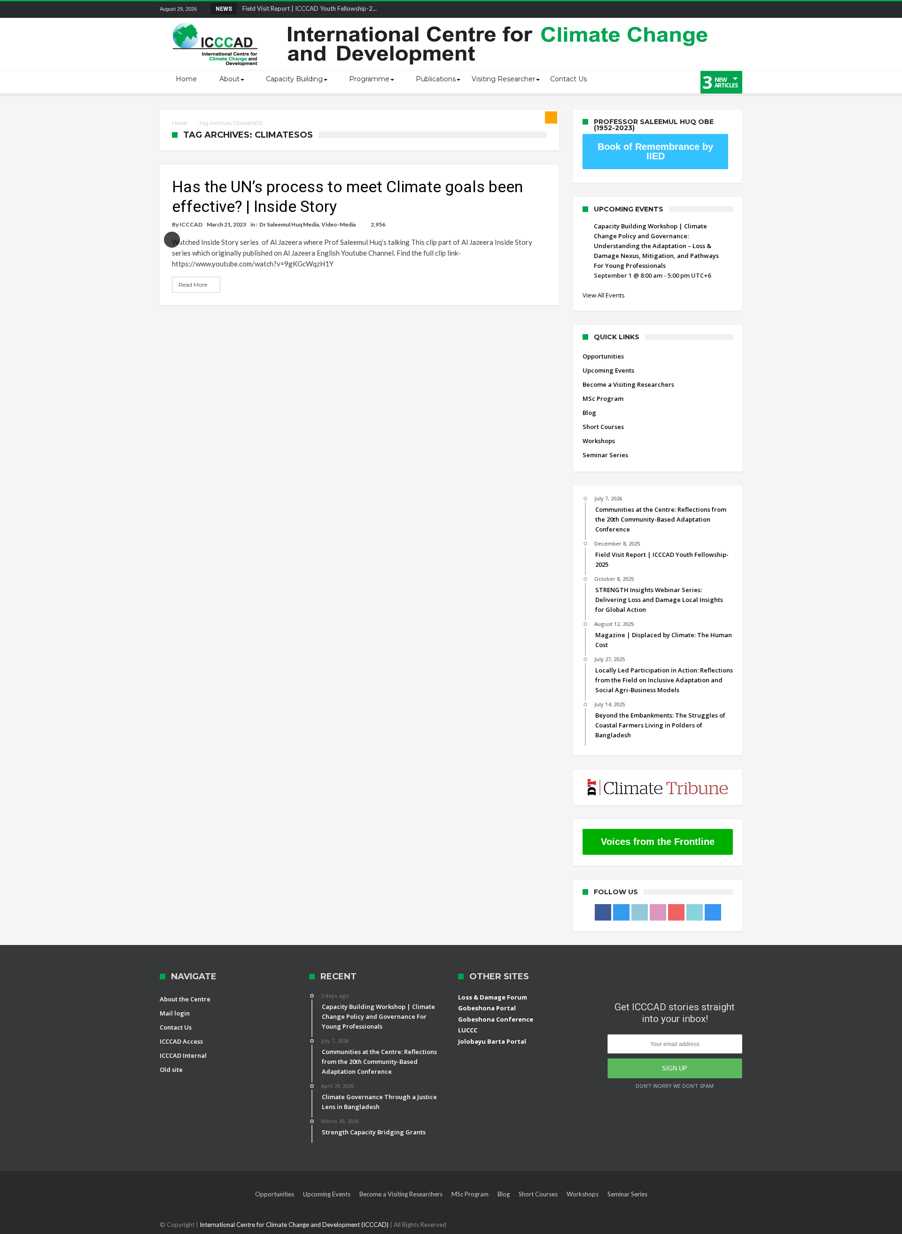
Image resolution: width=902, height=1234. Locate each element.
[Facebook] (630, 9)
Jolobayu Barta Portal (492, 1041)
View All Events (604, 295)
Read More (193, 284)
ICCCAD (190, 224)
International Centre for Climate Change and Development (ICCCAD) (295, 1224)
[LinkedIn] (665, 9)
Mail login (175, 1013)
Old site (171, 1069)
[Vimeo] (717, 9)
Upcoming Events (608, 370)
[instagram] (734, 9)
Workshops (599, 441)
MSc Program (603, 398)
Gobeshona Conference (495, 1019)
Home (179, 123)
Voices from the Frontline (658, 841)
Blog (589, 412)
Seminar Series (605, 455)
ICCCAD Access (181, 1041)
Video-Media (338, 224)
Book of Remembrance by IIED (655, 151)
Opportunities (603, 356)
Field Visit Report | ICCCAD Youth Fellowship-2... (307, 8)
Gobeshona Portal (487, 1008)
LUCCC (467, 1030)
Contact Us (176, 1027)
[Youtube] (700, 9)
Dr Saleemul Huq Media (289, 224)
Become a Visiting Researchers (628, 384)
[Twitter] (647, 9)
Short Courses (603, 426)
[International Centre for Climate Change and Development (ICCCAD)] (441, 20)
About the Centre (185, 999)
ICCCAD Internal (183, 1055)
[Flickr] (682, 9)
